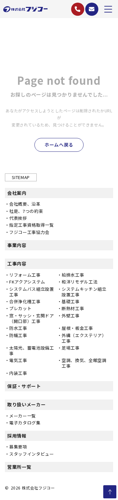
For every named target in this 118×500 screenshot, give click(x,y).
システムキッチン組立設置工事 (84, 292)
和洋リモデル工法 (79, 282)
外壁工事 (71, 315)
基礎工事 (71, 301)
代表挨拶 (18, 218)
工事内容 (17, 263)
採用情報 (17, 435)
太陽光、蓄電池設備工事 (31, 350)
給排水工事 (73, 275)
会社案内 (17, 193)
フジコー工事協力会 (29, 232)
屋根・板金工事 (77, 328)
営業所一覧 (19, 467)
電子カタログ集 (25, 423)
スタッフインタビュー (31, 454)
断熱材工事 (73, 308)
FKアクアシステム (27, 282)
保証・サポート (24, 386)
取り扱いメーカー (26, 404)
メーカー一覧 (22, 416)
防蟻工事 (18, 335)
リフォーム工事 (25, 275)
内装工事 (18, 373)
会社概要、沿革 (25, 204)
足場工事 (71, 348)
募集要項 (18, 446)
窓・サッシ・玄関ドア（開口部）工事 (31, 318)
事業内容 (17, 245)
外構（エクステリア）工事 (84, 338)
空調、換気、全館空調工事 (84, 363)
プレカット (20, 308)
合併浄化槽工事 (25, 301)
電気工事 (18, 360)
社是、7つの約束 (26, 211)
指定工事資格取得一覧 (31, 225)
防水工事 (18, 328)
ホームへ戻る (59, 144)
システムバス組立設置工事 (31, 292)
